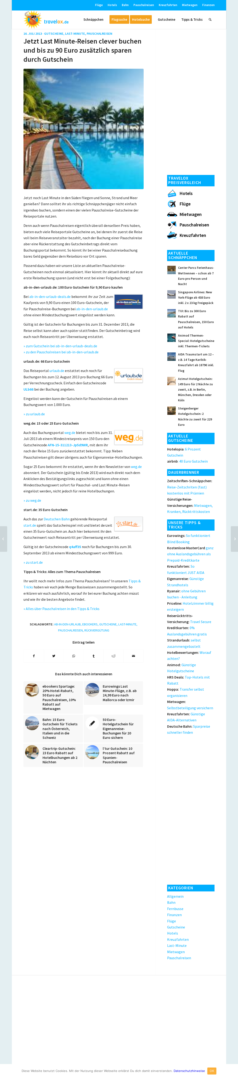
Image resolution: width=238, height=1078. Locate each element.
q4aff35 (75, 546)
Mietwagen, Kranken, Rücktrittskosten (190, 505)
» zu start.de (33, 562)
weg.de (69, 432)
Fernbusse (175, 908)
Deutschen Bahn (57, 519)
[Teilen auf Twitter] (54, 655)
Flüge (99, 5)
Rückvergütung (96, 630)
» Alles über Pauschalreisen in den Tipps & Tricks (61, 608)
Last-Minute (75, 33)
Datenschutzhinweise (189, 1071)
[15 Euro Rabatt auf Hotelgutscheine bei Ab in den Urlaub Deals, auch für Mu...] (3, 539)
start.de (29, 525)
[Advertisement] (191, 100)
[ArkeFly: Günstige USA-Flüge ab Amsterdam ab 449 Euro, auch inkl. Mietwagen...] (234, 539)
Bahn (125, 5)
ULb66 (28, 389)
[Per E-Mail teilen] (133, 655)
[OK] (232, 1071)
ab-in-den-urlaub (67, 624)
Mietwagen (189, 5)
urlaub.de (57, 370)
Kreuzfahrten (168, 5)
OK (212, 1071)
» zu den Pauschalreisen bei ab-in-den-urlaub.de (61, 352)
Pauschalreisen (143, 5)
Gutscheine (53, 33)
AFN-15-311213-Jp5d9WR (68, 445)
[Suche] (210, 19)
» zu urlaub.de (34, 414)
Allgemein (175, 896)
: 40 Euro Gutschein (187, 461)
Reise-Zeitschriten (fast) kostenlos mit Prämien (189, 486)
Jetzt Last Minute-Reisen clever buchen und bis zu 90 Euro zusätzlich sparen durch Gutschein (82, 50)
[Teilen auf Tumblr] (94, 655)
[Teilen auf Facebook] (34, 655)
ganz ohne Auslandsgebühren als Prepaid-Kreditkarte (190, 554)
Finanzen (208, 5)
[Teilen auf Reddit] (113, 655)
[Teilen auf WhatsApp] (74, 655)
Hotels (112, 5)
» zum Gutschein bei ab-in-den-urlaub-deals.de (60, 346)
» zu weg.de (32, 500)
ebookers (90, 624)
